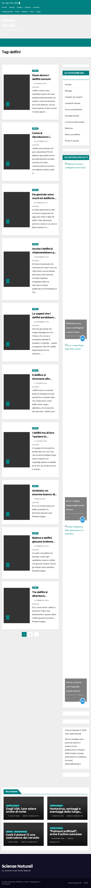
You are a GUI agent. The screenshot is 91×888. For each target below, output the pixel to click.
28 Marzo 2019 (40, 83)
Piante (17, 11)
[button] (77, 43)
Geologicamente (7, 11)
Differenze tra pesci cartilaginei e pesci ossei (75, 327)
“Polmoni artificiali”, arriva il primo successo (66, 832)
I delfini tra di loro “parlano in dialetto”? (43, 436)
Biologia (12, 7)
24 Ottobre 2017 (41, 141)
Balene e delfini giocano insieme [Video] (42, 541)
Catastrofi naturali (72, 103)
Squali (38, 11)
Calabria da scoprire (73, 97)
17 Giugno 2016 (41, 383)
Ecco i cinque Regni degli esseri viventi (75, 505)
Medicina (25, 11)
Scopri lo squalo (72, 141)
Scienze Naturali (17, 866)
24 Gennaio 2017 (41, 203)
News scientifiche (72, 135)
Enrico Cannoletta (31, 816)
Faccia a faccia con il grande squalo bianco (73, 686)
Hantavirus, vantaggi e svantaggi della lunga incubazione (65, 811)
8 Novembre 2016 (41, 257)
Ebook (86, 883)
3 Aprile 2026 (13, 842)
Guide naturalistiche (75, 883)
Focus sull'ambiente (73, 110)
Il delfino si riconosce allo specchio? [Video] (43, 378)
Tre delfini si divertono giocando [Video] (43, 596)
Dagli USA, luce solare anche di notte (21, 810)
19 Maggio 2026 (58, 816)
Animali (4, 7)
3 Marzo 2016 (40, 499)
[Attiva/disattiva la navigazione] (86, 42)
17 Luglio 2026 (14, 816)
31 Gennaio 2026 (58, 838)
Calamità (28, 7)
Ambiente (36, 7)
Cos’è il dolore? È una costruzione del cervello (22, 836)
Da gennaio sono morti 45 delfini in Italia (43, 198)
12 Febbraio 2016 (41, 546)
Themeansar (6, 884)
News (32, 11)
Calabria (19, 7)
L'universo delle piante (74, 122)
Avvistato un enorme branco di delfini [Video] (43, 494)
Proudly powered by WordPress (13, 882)
